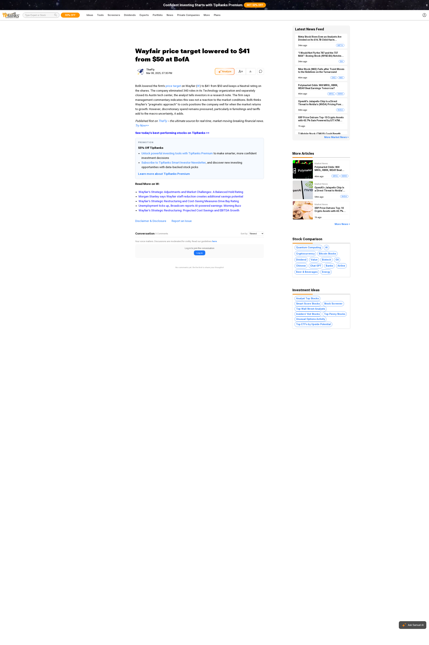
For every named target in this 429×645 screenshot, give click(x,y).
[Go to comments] (260, 71)
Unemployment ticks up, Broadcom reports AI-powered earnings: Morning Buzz (190, 205)
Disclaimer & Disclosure (150, 221)
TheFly (162, 121)
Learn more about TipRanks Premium (164, 173)
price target (173, 86)
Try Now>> (142, 125)
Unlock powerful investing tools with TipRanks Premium (177, 153)
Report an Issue (182, 221)
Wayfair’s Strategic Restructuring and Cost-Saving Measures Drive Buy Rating (189, 201)
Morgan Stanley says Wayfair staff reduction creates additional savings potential (191, 196)
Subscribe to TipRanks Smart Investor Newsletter (173, 162)
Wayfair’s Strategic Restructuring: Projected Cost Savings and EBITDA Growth (189, 210)
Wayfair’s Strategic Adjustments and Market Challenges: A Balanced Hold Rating (191, 192)
